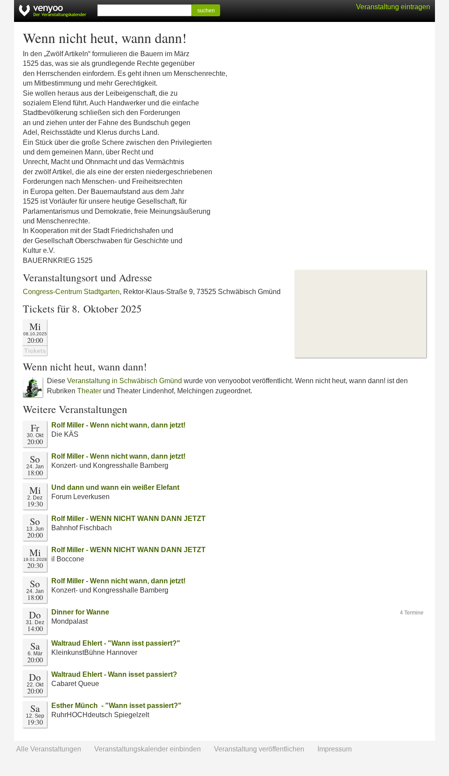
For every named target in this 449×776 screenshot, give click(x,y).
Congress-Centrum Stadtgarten (71, 291)
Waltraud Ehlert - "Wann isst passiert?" (115, 643)
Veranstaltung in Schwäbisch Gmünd (124, 380)
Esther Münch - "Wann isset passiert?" (116, 705)
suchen (206, 10)
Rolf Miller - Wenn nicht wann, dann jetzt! (118, 425)
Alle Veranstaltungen (48, 749)
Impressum (334, 749)
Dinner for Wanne (80, 612)
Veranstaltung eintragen (393, 7)
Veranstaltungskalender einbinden (147, 749)
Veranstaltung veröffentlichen (259, 749)
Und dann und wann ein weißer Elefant (115, 487)
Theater (89, 391)
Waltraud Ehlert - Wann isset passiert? (114, 674)
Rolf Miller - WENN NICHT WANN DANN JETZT (128, 518)
